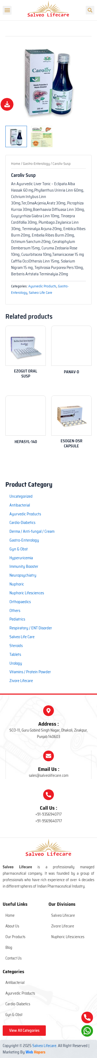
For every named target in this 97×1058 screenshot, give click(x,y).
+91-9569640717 (48, 821)
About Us (12, 926)
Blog (8, 947)
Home (15, 163)
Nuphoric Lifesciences (67, 937)
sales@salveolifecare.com (48, 775)
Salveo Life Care (40, 292)
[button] (7, 10)
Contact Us (13, 958)
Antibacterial (15, 982)
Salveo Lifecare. (44, 1045)
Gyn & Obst (13, 1015)
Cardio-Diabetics (17, 1004)
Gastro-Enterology (36, 163)
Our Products (15, 937)
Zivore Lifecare (62, 926)
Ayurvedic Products (42, 286)
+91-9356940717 (48, 814)
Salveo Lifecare (63, 915)
